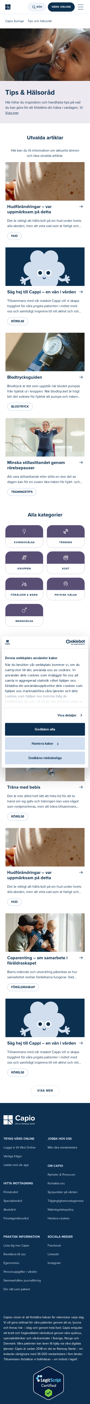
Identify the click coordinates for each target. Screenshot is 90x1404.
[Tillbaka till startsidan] (7, 7)
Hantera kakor (42, 743)
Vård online (61, 7)
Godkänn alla (45, 729)
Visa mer (12, 113)
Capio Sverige (14, 21)
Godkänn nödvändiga (45, 758)
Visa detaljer (66, 715)
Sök (39, 7)
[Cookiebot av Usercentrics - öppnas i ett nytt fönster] (66, 642)
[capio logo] (19, 1120)
